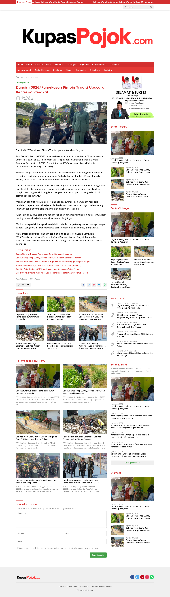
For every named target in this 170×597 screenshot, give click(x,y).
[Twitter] (137, 577)
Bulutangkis (81, 70)
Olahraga (71, 64)
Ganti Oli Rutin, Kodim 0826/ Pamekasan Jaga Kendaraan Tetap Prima (47, 269)
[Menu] (18, 7)
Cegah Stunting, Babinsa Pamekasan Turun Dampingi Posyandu (44, 254)
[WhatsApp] (152, 577)
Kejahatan (57, 70)
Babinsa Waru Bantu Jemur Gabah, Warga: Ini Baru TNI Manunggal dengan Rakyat (108, 2)
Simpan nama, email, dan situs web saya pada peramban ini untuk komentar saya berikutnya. (58, 548)
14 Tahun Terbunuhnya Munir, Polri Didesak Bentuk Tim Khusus (131, 325)
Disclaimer (84, 586)
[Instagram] (147, 577)
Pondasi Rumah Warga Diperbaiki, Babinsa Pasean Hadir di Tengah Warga (49, 265)
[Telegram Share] (99, 285)
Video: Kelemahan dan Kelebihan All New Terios (135, 344)
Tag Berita (84, 64)
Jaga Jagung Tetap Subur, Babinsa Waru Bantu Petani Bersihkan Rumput (48, 258)
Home (20, 64)
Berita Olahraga (42, 70)
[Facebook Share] (83, 285)
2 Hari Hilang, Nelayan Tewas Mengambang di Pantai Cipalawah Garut (135, 316)
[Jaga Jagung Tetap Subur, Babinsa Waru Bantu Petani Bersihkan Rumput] (61, 304)
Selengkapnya (131, 463)
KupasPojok (26, 97)
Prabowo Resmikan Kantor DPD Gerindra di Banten (135, 335)
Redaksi (62, 586)
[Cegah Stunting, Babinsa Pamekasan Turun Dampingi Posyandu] (30, 304)
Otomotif (59, 64)
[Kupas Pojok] (85, 35)
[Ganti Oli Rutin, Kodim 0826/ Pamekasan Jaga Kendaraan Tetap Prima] (61, 333)
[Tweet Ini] (89, 285)
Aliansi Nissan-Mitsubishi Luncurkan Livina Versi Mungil (135, 354)
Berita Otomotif (99, 64)
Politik (49, 64)
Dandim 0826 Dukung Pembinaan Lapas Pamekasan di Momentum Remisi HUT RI (52, 273)
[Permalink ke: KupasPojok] (18, 98)
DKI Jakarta (95, 70)
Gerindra (108, 70)
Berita (29, 64)
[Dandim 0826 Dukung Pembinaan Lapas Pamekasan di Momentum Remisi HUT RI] (93, 333)
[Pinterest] (142, 577)
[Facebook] (132, 577)
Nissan (69, 70)
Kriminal (39, 64)
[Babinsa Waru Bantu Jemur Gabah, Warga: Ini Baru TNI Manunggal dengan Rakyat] (93, 304)
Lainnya (113, 64)
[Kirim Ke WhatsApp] (105, 285)
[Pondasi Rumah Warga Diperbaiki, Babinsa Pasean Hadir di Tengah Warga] (30, 333)
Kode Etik (73, 586)
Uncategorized (22, 82)
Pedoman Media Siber (102, 586)
